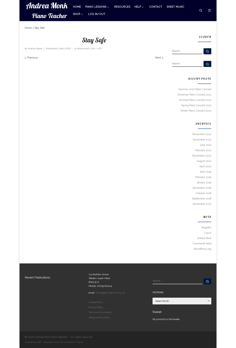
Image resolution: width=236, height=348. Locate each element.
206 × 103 (96, 48)
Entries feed (204, 238)
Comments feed (201, 243)
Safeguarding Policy (99, 317)
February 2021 (203, 150)
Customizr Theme (73, 342)
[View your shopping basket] (209, 10)
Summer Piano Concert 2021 (195, 100)
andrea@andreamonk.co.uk (110, 292)
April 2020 (205, 166)
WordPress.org (202, 249)
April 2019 (205, 171)
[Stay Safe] (94, 71)
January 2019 (204, 182)
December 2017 (202, 204)
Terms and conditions (100, 312)
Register (206, 227)
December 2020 (201, 155)
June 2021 (205, 145)
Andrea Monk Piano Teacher (51, 337)
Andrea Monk (35, 48)
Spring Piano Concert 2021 (196, 105)
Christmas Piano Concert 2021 (194, 94)
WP (39, 342)
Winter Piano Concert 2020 (196, 110)
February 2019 (203, 177)
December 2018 (202, 187)
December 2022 (201, 134)
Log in (207, 232)
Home (28, 27)
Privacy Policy (96, 307)
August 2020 (204, 161)
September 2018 (201, 198)
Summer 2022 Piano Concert (195, 89)
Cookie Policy (96, 302)
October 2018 (203, 193)
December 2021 (202, 139)
